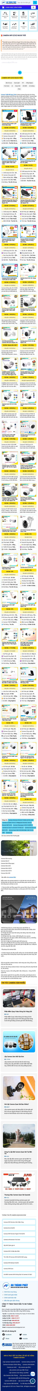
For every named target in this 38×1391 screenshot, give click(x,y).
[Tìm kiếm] (35, 2)
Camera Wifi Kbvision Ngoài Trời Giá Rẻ (14, 1233)
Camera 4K (9, 832)
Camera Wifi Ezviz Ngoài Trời (14, 35)
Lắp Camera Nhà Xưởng (27, 1375)
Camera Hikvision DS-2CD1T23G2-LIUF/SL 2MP (20, 820)
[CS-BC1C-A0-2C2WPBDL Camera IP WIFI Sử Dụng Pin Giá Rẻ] (28, 457)
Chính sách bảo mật (10, 1297)
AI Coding (31, 86)
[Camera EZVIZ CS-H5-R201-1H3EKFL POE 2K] (28, 231)
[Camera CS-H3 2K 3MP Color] (10, 748)
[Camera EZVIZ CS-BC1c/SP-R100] (10, 115)
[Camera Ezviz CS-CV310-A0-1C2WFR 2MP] (28, 427)
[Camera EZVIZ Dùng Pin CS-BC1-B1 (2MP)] (28, 153)
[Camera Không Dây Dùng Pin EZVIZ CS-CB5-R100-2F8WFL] (10, 192)
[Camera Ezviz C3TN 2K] (28, 396)
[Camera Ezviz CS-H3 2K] (10, 559)
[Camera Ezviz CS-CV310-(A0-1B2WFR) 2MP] (10, 522)
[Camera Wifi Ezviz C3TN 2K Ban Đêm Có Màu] (10, 673)
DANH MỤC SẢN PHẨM (14, 7)
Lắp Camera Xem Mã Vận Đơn (14, 1056)
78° (23, 83)
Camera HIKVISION (28, 1364)
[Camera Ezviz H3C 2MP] (10, 597)
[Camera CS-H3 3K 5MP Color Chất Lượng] (28, 711)
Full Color (6, 86)
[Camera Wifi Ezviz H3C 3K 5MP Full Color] (10, 634)
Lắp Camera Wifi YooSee (25, 1381)
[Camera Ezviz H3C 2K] (10, 396)
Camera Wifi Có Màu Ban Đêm (12, 1251)
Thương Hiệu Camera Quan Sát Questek (17, 1195)
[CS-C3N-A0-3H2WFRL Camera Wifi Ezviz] (10, 333)
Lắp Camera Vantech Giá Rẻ (11, 1362)
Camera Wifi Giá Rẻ (10, 1381)
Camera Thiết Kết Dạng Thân (8, 94)
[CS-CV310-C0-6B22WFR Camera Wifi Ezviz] (28, 786)
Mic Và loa (9, 83)
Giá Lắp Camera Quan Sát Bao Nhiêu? (16, 1104)
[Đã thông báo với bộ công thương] (6, 1345)
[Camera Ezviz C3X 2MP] (28, 597)
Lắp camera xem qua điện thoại (18, 1370)
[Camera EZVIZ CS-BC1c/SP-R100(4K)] (28, 115)
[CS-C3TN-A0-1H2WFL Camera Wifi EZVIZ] (28, 490)
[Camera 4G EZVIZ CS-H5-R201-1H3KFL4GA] (10, 231)
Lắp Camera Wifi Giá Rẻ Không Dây (18, 1378)
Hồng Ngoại (29, 83)
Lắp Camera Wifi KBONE (11, 1383)
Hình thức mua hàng (10, 1292)
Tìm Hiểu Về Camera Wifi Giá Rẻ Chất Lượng (15, 1257)
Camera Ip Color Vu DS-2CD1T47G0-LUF (13, 827)
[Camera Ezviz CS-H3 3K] (28, 333)
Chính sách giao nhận (10, 1295)
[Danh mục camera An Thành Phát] (33, 7)
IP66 (19, 89)
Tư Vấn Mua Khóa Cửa (27, 1383)
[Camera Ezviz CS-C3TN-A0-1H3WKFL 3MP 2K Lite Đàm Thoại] (28, 301)
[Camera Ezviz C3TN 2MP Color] (10, 427)
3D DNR (25, 86)
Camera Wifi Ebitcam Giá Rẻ (11, 1263)
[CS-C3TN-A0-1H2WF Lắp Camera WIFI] (10, 301)
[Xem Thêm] (19, 71)
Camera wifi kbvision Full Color (12, 1239)
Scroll (32, 1381)
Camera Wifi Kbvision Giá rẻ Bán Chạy (14, 1222)
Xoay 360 (17, 86)
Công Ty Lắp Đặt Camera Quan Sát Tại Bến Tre (18, 1152)
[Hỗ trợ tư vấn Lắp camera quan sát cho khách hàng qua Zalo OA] (32, 1374)
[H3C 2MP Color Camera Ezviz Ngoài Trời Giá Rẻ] (28, 634)
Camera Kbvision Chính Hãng (12, 1364)
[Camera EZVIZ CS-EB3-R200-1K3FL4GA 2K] (10, 270)
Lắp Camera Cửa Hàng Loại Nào (19, 1372)
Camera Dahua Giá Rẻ (28, 1362)
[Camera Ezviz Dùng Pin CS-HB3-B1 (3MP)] (10, 153)
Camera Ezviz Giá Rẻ (9, 1228)
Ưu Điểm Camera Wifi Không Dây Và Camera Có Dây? (18, 1274)
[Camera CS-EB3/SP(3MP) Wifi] (28, 673)
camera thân (12, 877)
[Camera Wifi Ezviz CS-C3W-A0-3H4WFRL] (28, 364)
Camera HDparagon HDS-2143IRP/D (22, 825)
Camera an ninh (11, 1367)
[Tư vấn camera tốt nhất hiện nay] (36, 20)
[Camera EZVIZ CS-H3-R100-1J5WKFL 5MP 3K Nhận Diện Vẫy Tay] (10, 490)
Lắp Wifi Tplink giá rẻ (9, 1245)
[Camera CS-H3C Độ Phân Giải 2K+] (10, 786)
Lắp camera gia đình (24, 1367)
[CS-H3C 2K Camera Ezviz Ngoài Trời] (28, 748)
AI (12, 86)
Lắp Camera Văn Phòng (10, 1375)
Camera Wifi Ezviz (8, 1268)
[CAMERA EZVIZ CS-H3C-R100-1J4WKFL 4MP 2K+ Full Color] (10, 364)
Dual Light (17, 83)
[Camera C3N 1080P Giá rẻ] (10, 711)
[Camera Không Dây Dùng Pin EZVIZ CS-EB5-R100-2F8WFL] (28, 192)
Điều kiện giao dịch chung (11, 1300)
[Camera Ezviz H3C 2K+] (28, 270)
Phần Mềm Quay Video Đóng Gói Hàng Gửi (18, 1011)
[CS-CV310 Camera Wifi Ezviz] (28, 522)
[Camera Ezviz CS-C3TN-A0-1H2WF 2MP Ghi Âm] (10, 457)
